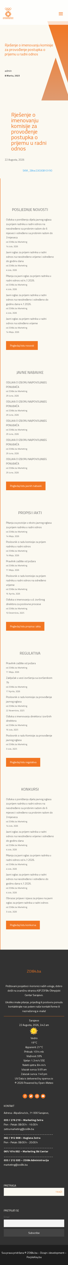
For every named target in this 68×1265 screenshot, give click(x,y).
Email (6, 1217)
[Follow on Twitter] (31, 1096)
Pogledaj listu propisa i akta (25, 626)
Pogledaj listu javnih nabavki (26, 486)
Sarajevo (34, 1020)
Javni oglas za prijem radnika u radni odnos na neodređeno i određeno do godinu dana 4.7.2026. (27, 299)
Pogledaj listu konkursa (23, 925)
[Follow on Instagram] (37, 1096)
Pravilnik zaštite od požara (21, 561)
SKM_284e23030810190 (37, 170)
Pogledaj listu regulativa (23, 762)
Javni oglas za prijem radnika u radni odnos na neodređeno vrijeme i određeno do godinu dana (30, 256)
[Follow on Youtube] (43, 1096)
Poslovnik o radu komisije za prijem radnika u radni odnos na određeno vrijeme (26, 580)
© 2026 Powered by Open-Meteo (34, 1083)
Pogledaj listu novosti (22, 345)
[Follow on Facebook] (25, 1096)
